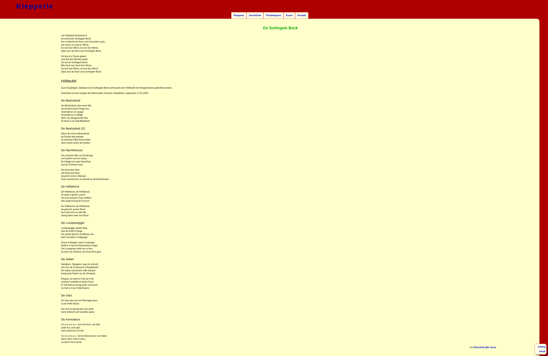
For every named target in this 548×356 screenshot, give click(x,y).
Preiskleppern (273, 15)
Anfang (542, 347)
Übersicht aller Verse (485, 347)
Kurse (289, 15)
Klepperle (239, 15)
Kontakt (301, 15)
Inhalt (542, 351)
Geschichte (255, 15)
